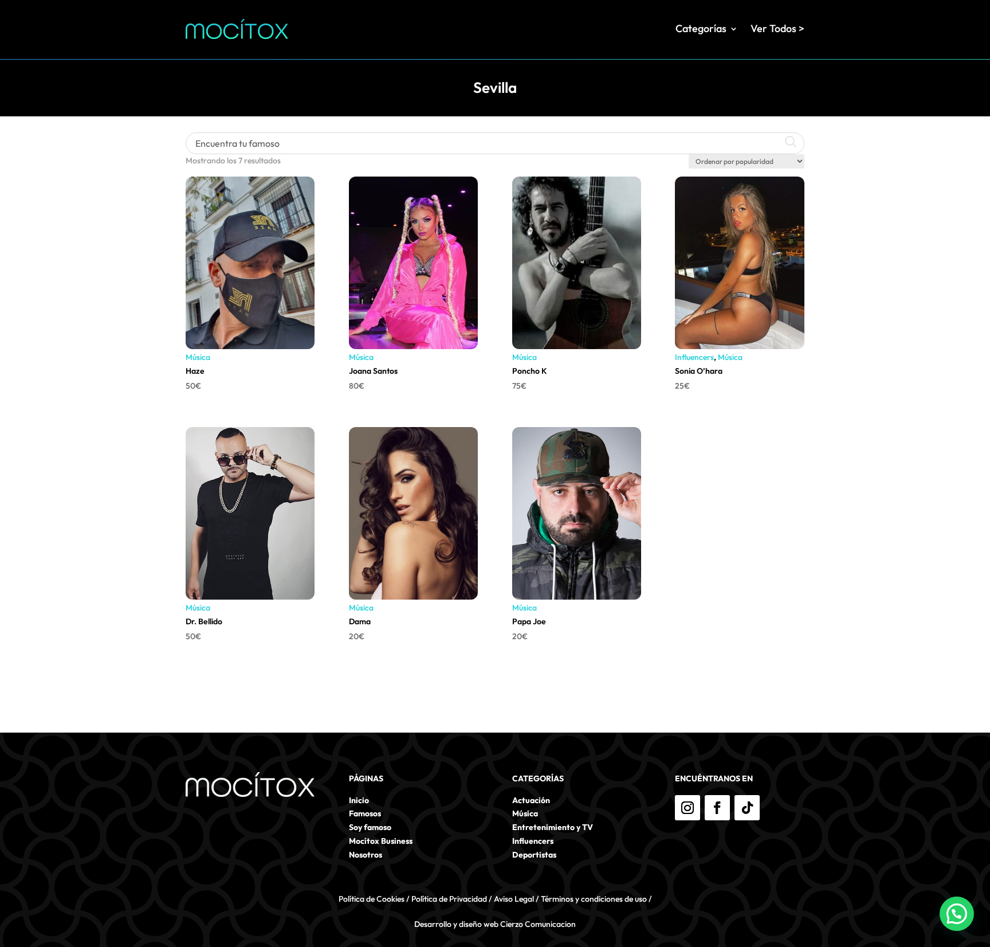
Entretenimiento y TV (552, 827)
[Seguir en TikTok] (747, 807)
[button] (957, 914)
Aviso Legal (514, 899)
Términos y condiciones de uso (594, 899)
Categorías (700, 28)
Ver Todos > (777, 28)
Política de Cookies (371, 899)
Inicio (359, 800)
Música (198, 357)
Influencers (694, 357)
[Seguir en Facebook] (717, 807)
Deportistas (534, 855)
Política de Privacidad (449, 899)
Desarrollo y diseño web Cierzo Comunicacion (495, 924)
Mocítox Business (380, 841)
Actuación (531, 800)
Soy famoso (370, 827)
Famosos (365, 813)
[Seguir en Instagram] (687, 807)
